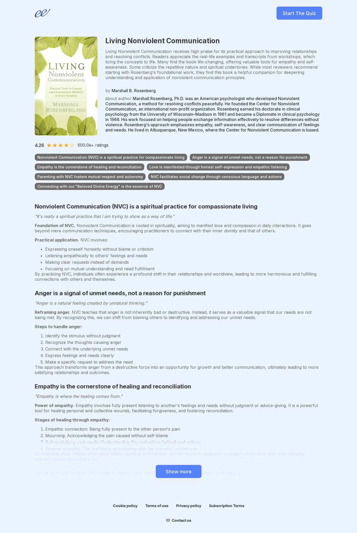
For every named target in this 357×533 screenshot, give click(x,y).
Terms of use (156, 505)
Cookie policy (125, 505)
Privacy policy (188, 505)
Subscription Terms (226, 505)
